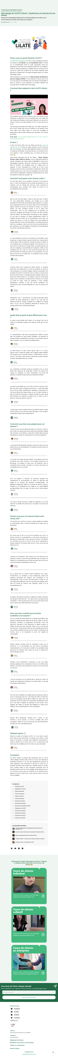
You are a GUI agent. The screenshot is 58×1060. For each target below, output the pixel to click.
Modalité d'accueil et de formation (22, 1042)
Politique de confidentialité (17, 1045)
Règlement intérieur (16, 1040)
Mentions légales (14, 1048)
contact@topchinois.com (29, 1054)
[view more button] (43, 896)
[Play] (29, 104)
